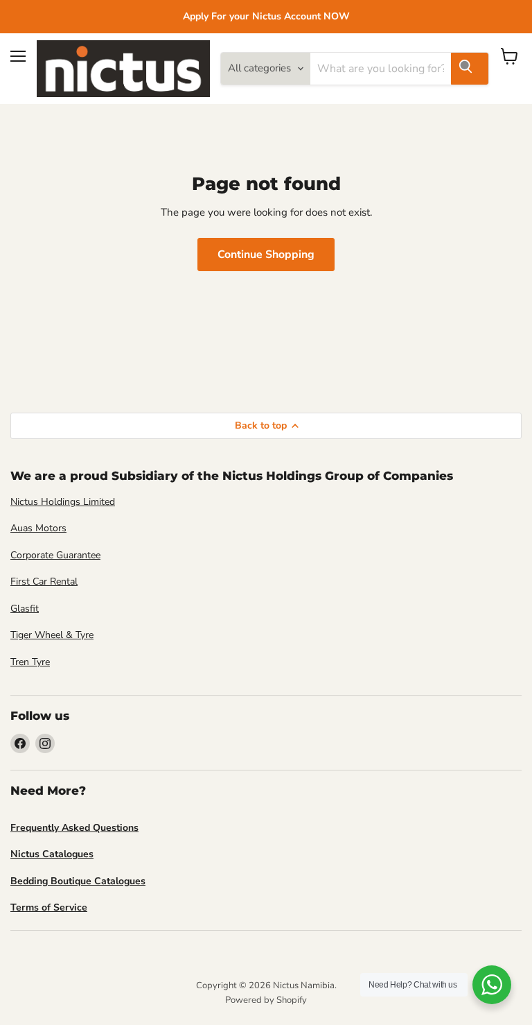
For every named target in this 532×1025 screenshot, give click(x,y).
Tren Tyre (30, 662)
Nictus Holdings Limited (62, 501)
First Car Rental (44, 581)
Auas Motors (38, 528)
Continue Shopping (266, 254)
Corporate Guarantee (55, 555)
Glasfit (24, 608)
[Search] (469, 69)
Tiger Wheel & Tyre (52, 634)
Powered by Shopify (266, 1000)
